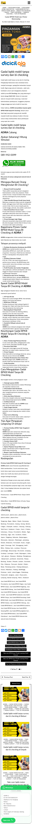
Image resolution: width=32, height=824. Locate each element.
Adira (4, 7)
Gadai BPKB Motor (22, 9)
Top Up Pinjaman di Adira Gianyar (16, 664)
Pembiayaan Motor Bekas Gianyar (16, 649)
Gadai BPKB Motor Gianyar (16, 642)
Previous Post (8, 677)
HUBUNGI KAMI (6, 144)
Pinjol (7, 12)
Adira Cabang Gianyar (15, 635)
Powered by (16, 790)
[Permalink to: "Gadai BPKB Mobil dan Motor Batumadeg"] (16, 39)
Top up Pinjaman (20, 14)
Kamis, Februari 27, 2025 (23, 22)
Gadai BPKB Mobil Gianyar (16, 639)
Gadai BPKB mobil (14, 7)
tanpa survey (9, 710)
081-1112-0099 (8, 155)
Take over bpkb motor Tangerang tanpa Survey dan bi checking (16, 784)
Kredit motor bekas (23, 11)
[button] (28, 787)
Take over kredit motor (19, 776)
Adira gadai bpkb (9, 22)
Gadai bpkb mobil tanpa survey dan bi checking (15, 80)
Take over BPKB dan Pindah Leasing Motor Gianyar (16, 659)
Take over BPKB (16, 12)
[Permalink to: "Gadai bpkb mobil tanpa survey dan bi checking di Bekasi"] (16, 694)
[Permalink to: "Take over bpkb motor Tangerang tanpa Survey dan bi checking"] (16, 762)
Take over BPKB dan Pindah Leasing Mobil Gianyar (15, 654)
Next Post (25, 677)
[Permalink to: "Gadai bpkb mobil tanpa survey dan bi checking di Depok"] (16, 729)
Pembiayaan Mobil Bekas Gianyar (16, 646)
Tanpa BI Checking (22, 709)
